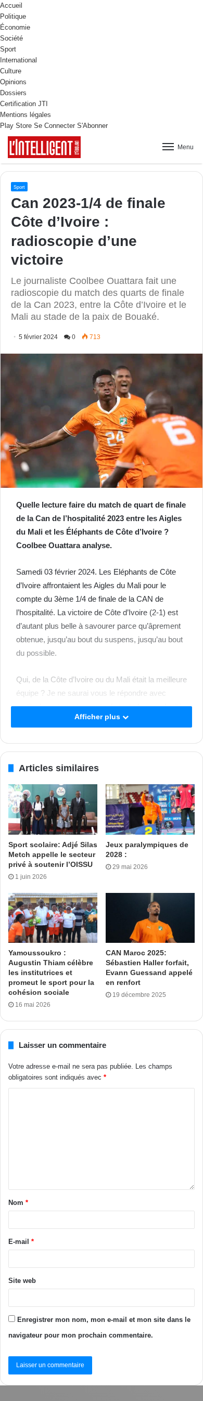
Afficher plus (98, 716)
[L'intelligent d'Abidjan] (44, 147)
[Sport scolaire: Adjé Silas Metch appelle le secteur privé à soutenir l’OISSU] (52, 809)
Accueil (11, 5)
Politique (13, 16)
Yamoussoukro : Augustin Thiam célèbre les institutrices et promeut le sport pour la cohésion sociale (51, 972)
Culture (10, 71)
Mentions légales (25, 115)
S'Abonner (92, 125)
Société (11, 38)
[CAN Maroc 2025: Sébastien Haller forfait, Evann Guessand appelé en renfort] (150, 918)
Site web (22, 1281)
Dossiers (13, 93)
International (18, 60)
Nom (18, 1203)
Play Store (16, 125)
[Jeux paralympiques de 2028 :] (150, 809)
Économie (15, 27)
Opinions (13, 82)
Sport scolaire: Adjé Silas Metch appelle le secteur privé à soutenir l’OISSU (52, 854)
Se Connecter (54, 125)
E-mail (21, 1242)
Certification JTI (24, 104)
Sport (8, 49)
